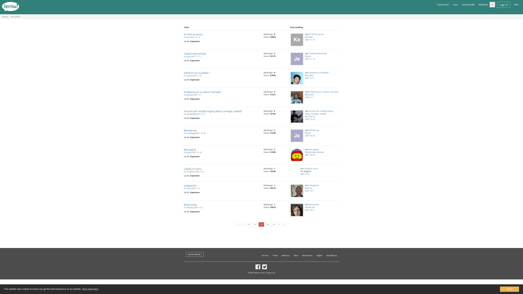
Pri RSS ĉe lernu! (193, 34)
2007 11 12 (310, 59)
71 (249, 224)
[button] (492, 4)
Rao (188, 56)
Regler (320, 255)
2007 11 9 (309, 78)
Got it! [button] (510, 289)
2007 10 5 (309, 210)
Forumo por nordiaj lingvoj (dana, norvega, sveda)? (213, 111)
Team (275, 255)
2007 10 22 (310, 155)
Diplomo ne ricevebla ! (197, 72)
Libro (296, 255)
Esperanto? (443, 4)
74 (267, 224)
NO (516, 4)
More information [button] (90, 289)
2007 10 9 (304, 174)
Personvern (307, 255)
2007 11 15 (310, 39)
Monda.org (190, 130)
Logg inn (503, 4)
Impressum (271, 273)
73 (261, 224)
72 (255, 224)
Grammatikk (468, 4)
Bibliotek (483, 4)
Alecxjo (190, 207)
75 (274, 224)
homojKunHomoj (315, 152)
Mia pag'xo (190, 149)
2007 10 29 (310, 119)
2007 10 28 (310, 135)
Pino (189, 188)
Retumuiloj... (191, 204)
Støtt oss (285, 255)
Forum (5, 16)
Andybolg (191, 114)
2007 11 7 (309, 97)
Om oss (265, 255)
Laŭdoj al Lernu (193, 168)
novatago (191, 133)
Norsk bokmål (194, 254)
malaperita (190, 185)
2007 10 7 (309, 190)
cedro (189, 75)
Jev (188, 37)
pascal (190, 95)
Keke (310, 37)
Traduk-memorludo (195, 53)
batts (189, 152)
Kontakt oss (332, 255)
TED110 (311, 116)
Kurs (455, 4)
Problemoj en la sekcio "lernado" (202, 92)
